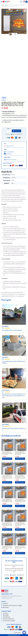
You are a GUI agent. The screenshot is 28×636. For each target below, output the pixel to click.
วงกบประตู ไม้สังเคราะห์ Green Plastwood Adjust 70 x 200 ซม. (20, 524)
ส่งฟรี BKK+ (4, 97)
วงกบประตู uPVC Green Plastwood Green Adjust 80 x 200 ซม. (20, 548)
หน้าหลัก (2, 5)
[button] (1, 2)
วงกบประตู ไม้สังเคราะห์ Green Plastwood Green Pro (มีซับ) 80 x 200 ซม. (7, 477)
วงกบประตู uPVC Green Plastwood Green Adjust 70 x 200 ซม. (7, 548)
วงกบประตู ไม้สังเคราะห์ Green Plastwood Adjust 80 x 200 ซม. (20, 453)
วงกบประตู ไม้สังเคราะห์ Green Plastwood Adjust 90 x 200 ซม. (7, 453)
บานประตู (6, 5)
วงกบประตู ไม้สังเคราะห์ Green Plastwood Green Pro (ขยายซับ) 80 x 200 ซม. (20, 501)
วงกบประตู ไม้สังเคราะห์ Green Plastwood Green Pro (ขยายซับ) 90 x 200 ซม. (7, 524)
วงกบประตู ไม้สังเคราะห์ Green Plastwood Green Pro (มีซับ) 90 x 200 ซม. (20, 477)
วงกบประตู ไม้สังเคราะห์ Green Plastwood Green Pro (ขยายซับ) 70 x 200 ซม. (7, 501)
